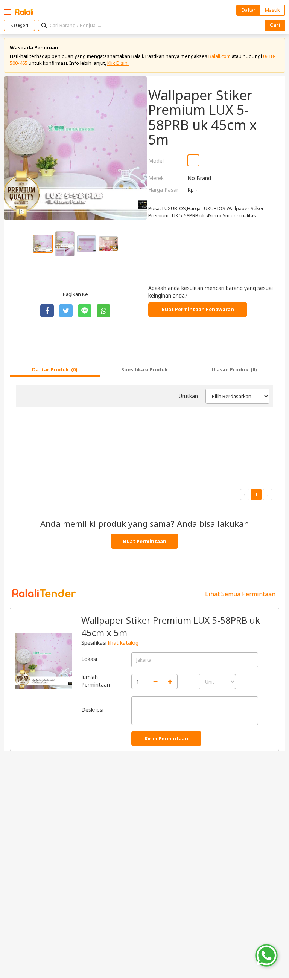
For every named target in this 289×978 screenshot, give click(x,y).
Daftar (249, 9)
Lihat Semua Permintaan (240, 594)
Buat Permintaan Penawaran (197, 309)
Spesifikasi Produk (144, 369)
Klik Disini (118, 63)
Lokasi (89, 658)
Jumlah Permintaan (95, 680)
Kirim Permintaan (166, 738)
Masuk (272, 9)
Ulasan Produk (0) (234, 369)
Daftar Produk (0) (55, 369)
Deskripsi (92, 709)
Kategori (19, 25)
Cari (275, 24)
